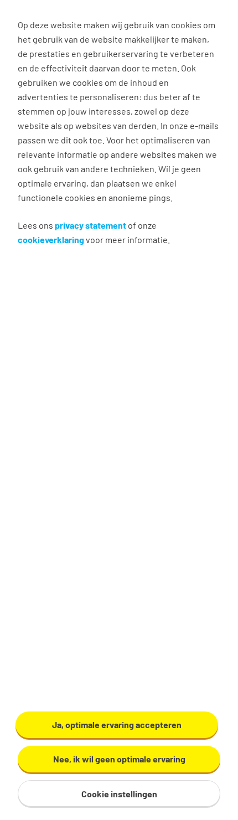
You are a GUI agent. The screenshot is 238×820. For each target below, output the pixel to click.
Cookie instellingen (119, 793)
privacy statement (90, 225)
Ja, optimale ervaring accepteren (117, 724)
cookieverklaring (51, 239)
